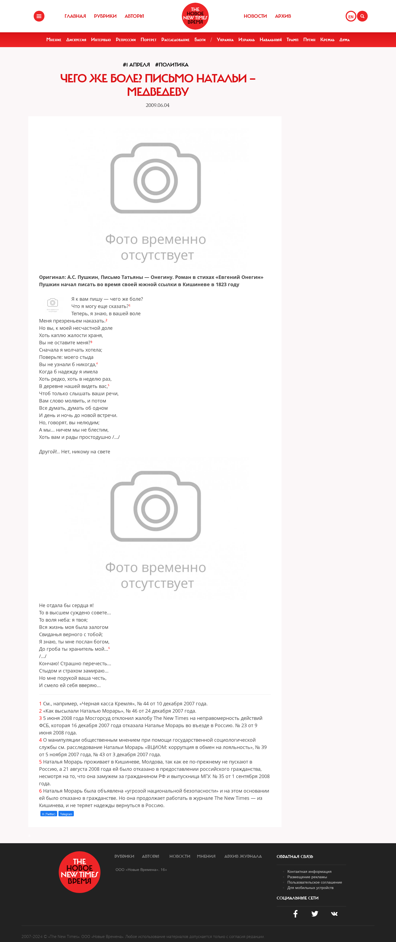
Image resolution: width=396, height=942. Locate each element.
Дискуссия (76, 40)
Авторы (134, 16)
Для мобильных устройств (310, 887)
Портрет (149, 40)
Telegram (66, 814)
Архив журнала (243, 856)
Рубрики (105, 16)
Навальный (271, 40)
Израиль (246, 40)
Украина (225, 40)
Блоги (200, 40)
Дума (344, 40)
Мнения (206, 856)
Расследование (175, 40)
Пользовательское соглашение (314, 882)
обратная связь (295, 856)
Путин (309, 40)
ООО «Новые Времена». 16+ (141, 869)
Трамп (292, 40)
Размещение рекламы (307, 876)
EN (350, 16)
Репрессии (126, 40)
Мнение (53, 40)
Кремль (327, 40)
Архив (283, 16)
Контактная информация (309, 871)
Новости (255, 16)
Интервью (101, 40)
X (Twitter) (48, 814)
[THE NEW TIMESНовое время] (195, 16)
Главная (75, 16)
